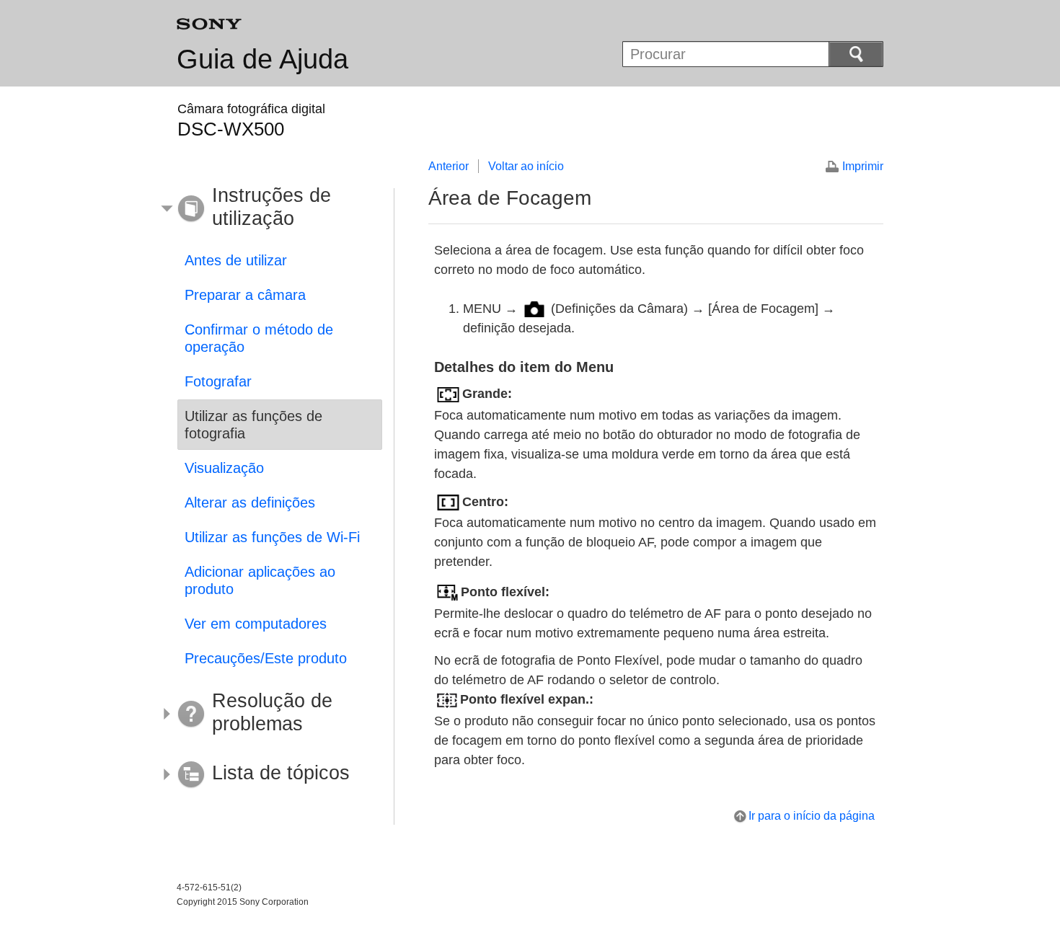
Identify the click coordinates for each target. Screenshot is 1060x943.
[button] (269, 209)
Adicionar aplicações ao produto (260, 580)
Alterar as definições (250, 502)
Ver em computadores (256, 624)
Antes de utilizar (236, 260)
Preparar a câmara (245, 295)
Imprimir (862, 166)
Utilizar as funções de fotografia (253, 424)
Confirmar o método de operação (259, 338)
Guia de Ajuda (262, 59)
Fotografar (218, 381)
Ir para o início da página (811, 816)
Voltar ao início (526, 166)
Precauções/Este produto (266, 658)
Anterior (448, 166)
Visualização (224, 468)
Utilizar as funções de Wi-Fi (272, 537)
